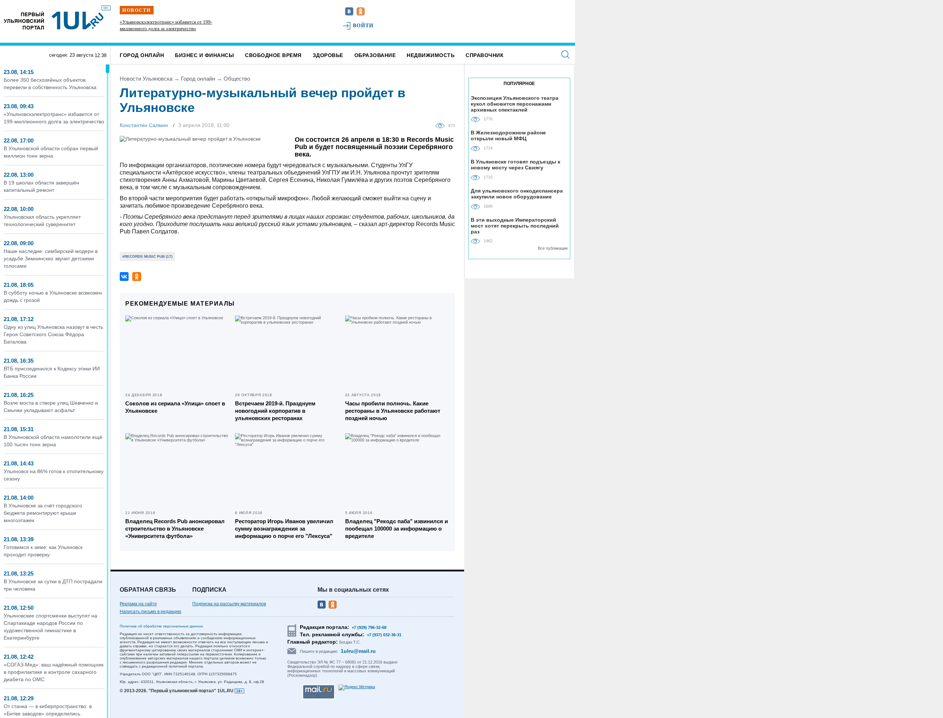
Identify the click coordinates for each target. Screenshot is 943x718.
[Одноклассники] (136, 276)
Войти (363, 25)
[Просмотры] (441, 125)
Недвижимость (431, 55)
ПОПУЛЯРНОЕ (519, 83)
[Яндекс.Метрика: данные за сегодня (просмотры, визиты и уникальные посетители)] (357, 687)
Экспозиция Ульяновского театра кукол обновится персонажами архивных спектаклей (514, 103)
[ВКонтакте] (124, 276)
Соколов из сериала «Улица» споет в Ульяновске (175, 407)
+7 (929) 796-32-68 (369, 627)
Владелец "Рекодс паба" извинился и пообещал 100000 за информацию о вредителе (396, 528)
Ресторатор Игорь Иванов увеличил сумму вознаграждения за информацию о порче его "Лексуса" (284, 528)
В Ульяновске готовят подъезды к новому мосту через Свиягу (515, 164)
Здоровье (328, 55)
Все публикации (553, 248)
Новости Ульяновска (146, 78)
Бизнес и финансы (204, 55)
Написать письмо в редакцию (150, 611)
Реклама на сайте (138, 603)
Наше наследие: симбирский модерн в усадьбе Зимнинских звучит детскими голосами (51, 258)
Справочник (485, 55)
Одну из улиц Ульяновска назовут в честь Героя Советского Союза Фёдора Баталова (53, 334)
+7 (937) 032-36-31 (384, 635)
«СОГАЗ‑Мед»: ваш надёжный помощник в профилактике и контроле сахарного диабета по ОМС (54, 672)
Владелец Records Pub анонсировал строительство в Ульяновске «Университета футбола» (175, 528)
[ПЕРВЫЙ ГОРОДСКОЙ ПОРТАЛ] (24, 20)
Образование (375, 55)
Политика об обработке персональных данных (161, 626)
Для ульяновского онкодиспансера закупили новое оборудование (517, 194)
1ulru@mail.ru (358, 651)
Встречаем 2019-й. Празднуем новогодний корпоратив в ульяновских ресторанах (275, 410)
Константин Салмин (144, 125)
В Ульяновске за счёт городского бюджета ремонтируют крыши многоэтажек (43, 513)
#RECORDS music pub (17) (147, 256)
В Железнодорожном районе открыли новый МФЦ (508, 135)
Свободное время (273, 55)
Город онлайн (142, 55)
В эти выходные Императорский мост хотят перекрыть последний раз (515, 225)
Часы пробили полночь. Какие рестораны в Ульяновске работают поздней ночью (392, 410)
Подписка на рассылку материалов (229, 603)
